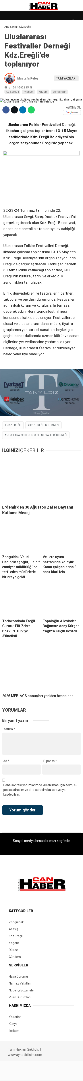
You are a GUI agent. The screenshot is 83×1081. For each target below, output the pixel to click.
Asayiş (12, 100)
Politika (13, 91)
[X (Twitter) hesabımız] (26, 1073)
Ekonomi (13, 46)
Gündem (13, 55)
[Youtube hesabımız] (52, 1073)
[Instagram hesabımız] (39, 1073)
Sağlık (12, 82)
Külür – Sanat (18, 64)
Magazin (14, 73)
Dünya (11, 36)
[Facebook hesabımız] (13, 1073)
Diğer (11, 109)
